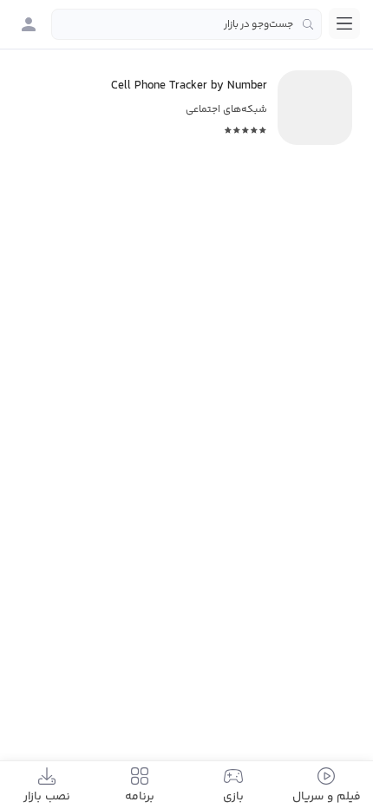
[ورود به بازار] (28, 24)
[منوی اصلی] (344, 23)
